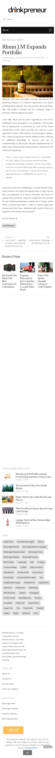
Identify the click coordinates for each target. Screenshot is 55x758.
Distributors (9, 572)
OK (27, 752)
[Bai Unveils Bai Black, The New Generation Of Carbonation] (9, 267)
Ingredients (44, 582)
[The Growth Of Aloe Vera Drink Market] (7, 488)
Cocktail (41, 562)
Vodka (6, 613)
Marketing (33, 587)
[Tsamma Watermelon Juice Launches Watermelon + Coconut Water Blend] (27, 267)
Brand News (40, 57)
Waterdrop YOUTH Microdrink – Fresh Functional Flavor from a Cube (33, 475)
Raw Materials (25, 598)
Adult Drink (8, 541)
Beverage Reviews (10, 718)
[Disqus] (27, 337)
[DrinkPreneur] (27, 10)
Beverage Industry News (14, 552)
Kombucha (20, 587)
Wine (36, 613)
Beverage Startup (11, 557)
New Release (9, 225)
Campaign (22, 562)
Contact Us (6, 678)
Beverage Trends (30, 557)
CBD (32, 562)
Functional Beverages (26, 577)
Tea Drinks (28, 608)
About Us (6, 673)
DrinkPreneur (27, 57)
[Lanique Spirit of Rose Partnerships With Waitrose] (7, 523)
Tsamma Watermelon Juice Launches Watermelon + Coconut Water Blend (27, 282)
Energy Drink (23, 572)
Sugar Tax (8, 608)
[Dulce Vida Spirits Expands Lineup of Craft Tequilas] (45, 267)
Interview (8, 587)
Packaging (34, 592)
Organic (22, 592)
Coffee (23, 567)
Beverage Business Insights (34, 546)
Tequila (40, 608)
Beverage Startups (10, 708)
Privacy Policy (8, 684)
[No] (47, 747)
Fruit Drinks (8, 577)
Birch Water (9, 562)
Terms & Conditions (10, 689)
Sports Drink (33, 603)
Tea (18, 608)
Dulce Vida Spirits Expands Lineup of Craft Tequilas (45, 281)
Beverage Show (35, 552)
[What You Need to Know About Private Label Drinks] (7, 510)
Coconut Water (10, 567)
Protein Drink (9, 598)
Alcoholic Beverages (25, 541)
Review (38, 598)
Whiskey (26, 613)
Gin (41, 577)
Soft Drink (20, 603)
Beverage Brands (11, 546)
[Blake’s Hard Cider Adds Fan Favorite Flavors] (7, 499)
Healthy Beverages (12, 582)
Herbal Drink (29, 582)
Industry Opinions (9, 713)
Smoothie (8, 603)
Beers (40, 541)
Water (15, 613)
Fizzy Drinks (38, 572)
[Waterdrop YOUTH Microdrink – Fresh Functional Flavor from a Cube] (7, 476)
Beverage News (9, 703)
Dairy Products (36, 567)
